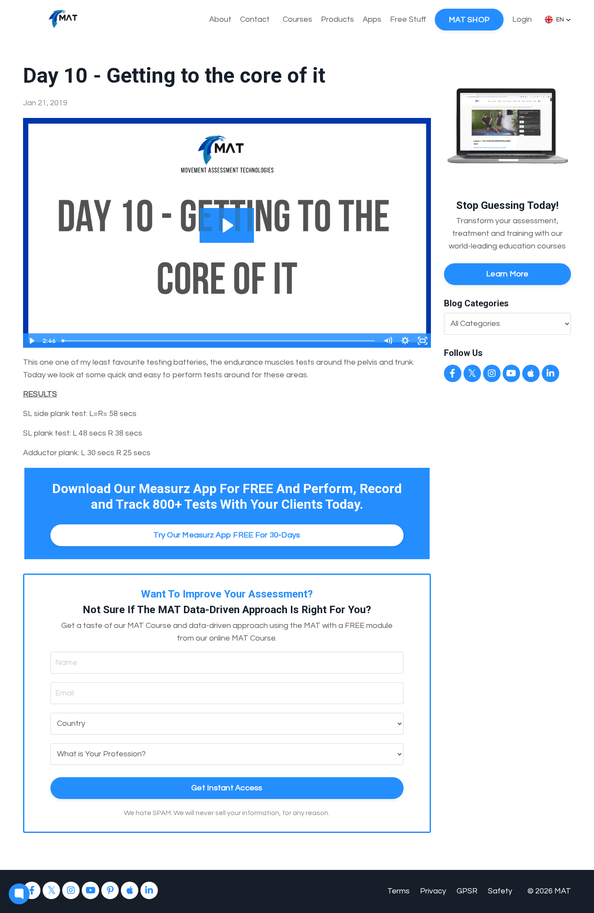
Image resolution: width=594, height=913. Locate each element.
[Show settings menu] (405, 340)
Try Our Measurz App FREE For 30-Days (227, 535)
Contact (255, 19)
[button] (558, 19)
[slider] (218, 340)
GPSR (467, 891)
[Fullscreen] (422, 340)
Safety (500, 891)
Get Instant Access (227, 788)
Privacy (433, 891)
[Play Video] (31, 340)
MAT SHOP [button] (469, 20)
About (220, 19)
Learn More (507, 274)
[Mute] (388, 340)
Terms (398, 891)
